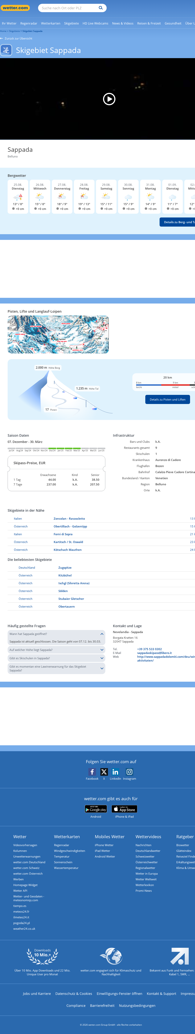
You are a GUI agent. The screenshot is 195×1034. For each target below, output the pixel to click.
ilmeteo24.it (21, 917)
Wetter (19, 836)
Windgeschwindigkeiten (69, 851)
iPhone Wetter (104, 845)
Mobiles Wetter (110, 836)
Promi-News (144, 890)
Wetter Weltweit (146, 879)
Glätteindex (183, 851)
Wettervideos (148, 836)
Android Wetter (105, 856)
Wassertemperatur (66, 868)
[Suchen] (100, 8)
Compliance (76, 1005)
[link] (9, 23)
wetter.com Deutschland (29, 862)
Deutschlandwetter (148, 851)
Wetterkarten (67, 836)
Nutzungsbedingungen (137, 1005)
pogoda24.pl (21, 923)
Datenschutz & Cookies (73, 993)
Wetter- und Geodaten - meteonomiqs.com (28, 898)
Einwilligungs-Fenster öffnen (119, 993)
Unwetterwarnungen (26, 856)
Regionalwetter (145, 868)
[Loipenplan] (58, 334)
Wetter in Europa (147, 873)
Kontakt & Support (161, 993)
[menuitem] (9, 23)
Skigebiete (14, 31)
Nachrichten (143, 845)
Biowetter (182, 845)
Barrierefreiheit (102, 1005)
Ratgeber (185, 836)
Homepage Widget (25, 885)
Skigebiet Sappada (32, 31)
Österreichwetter (147, 862)
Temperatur (62, 856)
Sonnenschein (63, 862)
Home (3, 31)
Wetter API (20, 890)
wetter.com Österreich (28, 873)
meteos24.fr (21, 911)
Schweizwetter (145, 856)
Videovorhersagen (25, 845)
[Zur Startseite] (15, 8)
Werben (18, 879)
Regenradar (61, 845)
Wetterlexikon (145, 885)
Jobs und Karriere (37, 993)
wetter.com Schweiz (26, 868)
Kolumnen (20, 851)
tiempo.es (19, 906)
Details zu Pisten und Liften (167, 399)
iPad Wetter (102, 851)
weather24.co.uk (24, 928)
